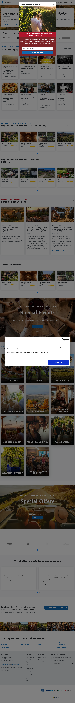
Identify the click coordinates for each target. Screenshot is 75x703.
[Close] (54, 4)
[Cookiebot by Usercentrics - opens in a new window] (63, 339)
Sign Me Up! (37, 52)
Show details (63, 357)
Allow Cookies (59, 362)
